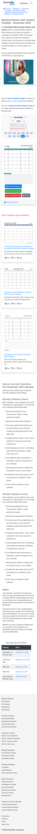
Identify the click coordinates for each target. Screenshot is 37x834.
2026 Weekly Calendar (7, 758)
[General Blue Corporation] (9, 3)
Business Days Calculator (8, 790)
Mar (14, 133)
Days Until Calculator (7, 787)
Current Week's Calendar (8, 753)
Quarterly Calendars (8, 733)
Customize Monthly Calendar (10, 807)
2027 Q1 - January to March (9, 741)
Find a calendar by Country (9, 773)
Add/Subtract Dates (7, 782)
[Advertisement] (18, 104)
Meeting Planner (6, 795)
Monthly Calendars (7, 716)
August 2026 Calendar (7, 718)
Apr (19, 133)
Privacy (3, 821)
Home (7, 9)
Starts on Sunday (19, 125)
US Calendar (5, 767)
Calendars (24, 3)
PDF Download (13, 195)
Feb (10, 133)
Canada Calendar (6, 770)
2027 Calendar (5, 704)
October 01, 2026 (22, 652)
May (23, 133)
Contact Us (4, 819)
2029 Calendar (5, 710)
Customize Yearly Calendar (9, 804)
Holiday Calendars (18, 128)
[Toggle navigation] (31, 3)
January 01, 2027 (22, 667)
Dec (27, 136)
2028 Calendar (5, 707)
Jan (6, 133)
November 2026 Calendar (8, 727)
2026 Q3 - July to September (9, 736)
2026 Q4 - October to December (10, 738)
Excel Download (13, 191)
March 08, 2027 (21, 676)
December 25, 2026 (23, 660)
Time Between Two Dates (8, 784)
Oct (18, 136)
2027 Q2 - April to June (7, 744)
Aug (9, 136)
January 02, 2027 (22, 672)
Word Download (14, 186)
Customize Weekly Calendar (9, 810)
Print (27, 195)
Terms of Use (5, 824)
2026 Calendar (5, 701)
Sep (14, 136)
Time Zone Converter (7, 793)
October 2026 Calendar (8, 724)
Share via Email (12, 202)
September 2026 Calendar (9, 721)
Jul (31, 133)
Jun (28, 133)
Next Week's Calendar (7, 756)
